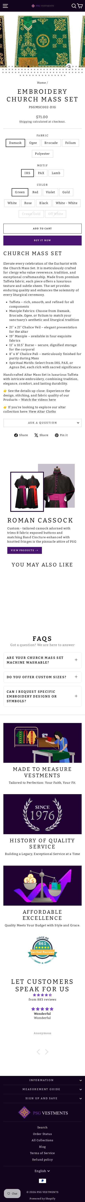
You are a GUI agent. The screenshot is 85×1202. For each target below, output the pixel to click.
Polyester (42, 153)
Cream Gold (31, 214)
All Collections (43, 1140)
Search (42, 1127)
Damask (15, 143)
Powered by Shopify (42, 1198)
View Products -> (24, 550)
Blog (42, 1147)
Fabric (43, 135)
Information (41, 1080)
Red (35, 192)
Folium (70, 143)
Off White (55, 214)
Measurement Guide (41, 1089)
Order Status (42, 1134)
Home (41, 82)
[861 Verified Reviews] (42, 966)
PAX (41, 173)
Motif (42, 165)
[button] (39, 1052)
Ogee (33, 143)
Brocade (51, 143)
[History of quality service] (42, 814)
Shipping (25, 121)
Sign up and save (42, 1098)
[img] (42, 995)
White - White (66, 203)
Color (42, 184)
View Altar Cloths (42, 411)
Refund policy (42, 1159)
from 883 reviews (42, 999)
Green (20, 192)
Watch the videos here (38, 400)
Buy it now (42, 240)
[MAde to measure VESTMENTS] (42, 743)
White (12, 203)
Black (43, 203)
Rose (28, 203)
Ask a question (42, 422)
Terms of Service (42, 1153)
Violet (50, 192)
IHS (27, 173)
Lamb (56, 173)
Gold (66, 192)
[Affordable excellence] (42, 886)
